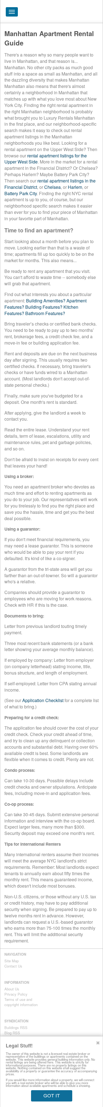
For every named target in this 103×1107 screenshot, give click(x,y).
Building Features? (43, 307)
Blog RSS (12, 1032)
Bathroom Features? (45, 313)
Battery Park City (20, 193)
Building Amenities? (45, 300)
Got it (51, 1095)
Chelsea (52, 187)
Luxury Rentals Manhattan (67, 13)
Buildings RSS (15, 1027)
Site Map (11, 960)
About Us (11, 989)
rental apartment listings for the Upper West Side (45, 158)
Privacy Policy (15, 994)
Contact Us (13, 966)
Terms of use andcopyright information (21, 1002)
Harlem (75, 187)
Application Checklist (42, 700)
